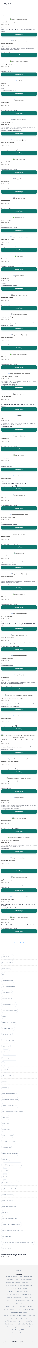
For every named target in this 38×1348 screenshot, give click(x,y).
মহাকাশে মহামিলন (5, 1070)
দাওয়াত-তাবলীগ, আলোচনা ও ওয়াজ (9, 1206)
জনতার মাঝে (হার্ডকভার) (5, 200)
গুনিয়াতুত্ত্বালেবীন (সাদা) (5, 181)
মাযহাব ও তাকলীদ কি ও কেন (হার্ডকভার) (8, 22)
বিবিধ (3, 974)
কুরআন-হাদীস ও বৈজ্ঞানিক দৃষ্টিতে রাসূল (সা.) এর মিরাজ (12, 1111)
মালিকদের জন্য (26, 1342)
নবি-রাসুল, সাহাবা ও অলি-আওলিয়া (9, 1022)
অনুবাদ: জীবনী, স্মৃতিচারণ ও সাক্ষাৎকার (9, 1010)
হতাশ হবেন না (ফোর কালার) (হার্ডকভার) (8, 860)
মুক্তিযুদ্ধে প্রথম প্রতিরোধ (7, 1076)
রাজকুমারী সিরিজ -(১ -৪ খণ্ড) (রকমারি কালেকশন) (12, 1165)
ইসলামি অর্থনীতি (5, 1117)
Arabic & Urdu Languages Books (11, 1224)
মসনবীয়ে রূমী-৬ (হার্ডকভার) (6, 478)
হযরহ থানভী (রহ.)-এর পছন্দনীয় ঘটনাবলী (10, 1099)
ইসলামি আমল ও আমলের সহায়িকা (8, 1093)
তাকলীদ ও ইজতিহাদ (4, 556)
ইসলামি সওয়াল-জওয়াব (6, 1200)
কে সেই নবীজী (5, 1171)
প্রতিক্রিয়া (32, 1342)
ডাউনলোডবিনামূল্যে (19, 34)
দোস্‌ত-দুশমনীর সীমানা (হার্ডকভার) (7, 616)
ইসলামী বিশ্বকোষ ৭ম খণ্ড (7, 1135)
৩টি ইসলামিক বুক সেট (5, 677)
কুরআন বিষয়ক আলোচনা (6, 1034)
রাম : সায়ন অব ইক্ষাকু (6, 1236)
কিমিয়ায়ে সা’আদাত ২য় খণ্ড (6, 597)
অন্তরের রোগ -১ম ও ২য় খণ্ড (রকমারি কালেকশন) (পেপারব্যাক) (12, 698)
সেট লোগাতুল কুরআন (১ (7, 998)
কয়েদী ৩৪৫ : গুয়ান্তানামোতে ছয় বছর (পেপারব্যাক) (10, 840)
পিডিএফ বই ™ (19, 1270)
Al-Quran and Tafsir (8, 1028)
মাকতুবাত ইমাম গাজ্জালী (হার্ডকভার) (7, 337)
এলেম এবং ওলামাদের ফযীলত (6, 396)
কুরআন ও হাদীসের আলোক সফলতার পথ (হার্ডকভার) (10, 761)
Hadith (4, 1016)
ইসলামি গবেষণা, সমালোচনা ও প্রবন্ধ (9, 1058)
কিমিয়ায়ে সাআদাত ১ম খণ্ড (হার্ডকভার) (7, 239)
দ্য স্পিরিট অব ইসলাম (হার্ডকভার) (7, 317)
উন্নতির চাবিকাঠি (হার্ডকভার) (6, 820)
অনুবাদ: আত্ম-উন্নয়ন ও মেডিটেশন (8, 1040)
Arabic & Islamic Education (9, 1105)
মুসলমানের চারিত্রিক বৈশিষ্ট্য (6, 162)
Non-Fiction (5, 1159)
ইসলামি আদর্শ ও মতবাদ (7, 992)
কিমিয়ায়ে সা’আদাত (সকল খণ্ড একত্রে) (8, 357)
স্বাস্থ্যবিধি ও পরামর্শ (6, 1129)
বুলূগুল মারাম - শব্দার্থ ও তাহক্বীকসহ (9, 1141)
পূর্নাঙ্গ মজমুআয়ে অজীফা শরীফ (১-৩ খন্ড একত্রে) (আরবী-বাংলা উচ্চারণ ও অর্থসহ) (17, 1242)
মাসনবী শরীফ (3, 83)
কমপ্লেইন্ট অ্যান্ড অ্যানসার (7, 1194)
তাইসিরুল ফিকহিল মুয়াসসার (7, 957)
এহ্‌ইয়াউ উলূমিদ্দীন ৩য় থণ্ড (5, 438)
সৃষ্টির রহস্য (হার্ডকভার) (5, 278)
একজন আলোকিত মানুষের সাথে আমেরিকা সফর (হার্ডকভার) (11, 781)
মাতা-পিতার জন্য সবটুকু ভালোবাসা (8, 1004)
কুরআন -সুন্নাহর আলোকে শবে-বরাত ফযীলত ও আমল (12, 1230)
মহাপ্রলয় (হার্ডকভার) (5, 800)
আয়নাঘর (2, 418)
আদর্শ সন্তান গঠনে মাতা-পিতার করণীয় (9, 1218)
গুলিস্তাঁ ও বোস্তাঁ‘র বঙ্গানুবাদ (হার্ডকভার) (8, 64)
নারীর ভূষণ (4, 1212)
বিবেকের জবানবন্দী (4, 259)
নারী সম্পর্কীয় (4, 1177)
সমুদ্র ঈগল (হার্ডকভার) (5, 458)
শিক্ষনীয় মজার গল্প (5, 1052)
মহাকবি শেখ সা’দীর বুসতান (5, 536)
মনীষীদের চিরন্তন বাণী (6, 1147)
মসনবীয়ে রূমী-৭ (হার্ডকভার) (6, 718)
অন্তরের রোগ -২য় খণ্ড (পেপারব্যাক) (7, 142)
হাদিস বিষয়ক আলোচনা (6, 1248)
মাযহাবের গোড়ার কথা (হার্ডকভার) (7, 122)
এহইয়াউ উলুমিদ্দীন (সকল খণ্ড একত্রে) (8, 517)
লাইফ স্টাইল (4, 1087)
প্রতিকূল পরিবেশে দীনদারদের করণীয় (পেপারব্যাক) (9, 376)
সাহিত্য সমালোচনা (5, 1046)
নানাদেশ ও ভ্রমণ (5, 1123)
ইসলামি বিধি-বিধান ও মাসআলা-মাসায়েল (10, 1183)
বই (3, 1064)
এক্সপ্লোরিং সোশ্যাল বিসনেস (7, 980)
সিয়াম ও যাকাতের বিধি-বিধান (7, 963)
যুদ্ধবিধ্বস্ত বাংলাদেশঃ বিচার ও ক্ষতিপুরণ (9, 1189)
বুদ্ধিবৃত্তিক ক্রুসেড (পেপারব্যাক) (7, 43)
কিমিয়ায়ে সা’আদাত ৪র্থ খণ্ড (6, 497)
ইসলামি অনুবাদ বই (6, 968)
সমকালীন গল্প (4, 1081)
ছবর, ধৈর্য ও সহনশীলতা (5, 102)
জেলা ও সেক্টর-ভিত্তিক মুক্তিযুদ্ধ (8, 986)
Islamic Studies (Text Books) (10, 1153)
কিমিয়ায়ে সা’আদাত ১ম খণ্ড (6, 220)
